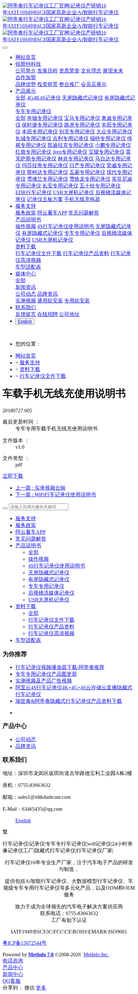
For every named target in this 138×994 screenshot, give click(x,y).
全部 (20, 97)
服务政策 (25, 525)
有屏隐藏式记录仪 (48, 579)
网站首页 (25, 355)
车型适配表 (28, 640)
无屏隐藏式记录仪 (48, 572)
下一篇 (55, 494)
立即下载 (13, 476)
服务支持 (30, 362)
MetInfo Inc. (96, 954)
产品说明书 (28, 545)
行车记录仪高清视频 (51, 633)
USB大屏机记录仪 (48, 599)
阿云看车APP (30, 532)
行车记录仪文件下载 (43, 376)
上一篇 (40, 488)
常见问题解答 (30, 538)
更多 (41, 987)
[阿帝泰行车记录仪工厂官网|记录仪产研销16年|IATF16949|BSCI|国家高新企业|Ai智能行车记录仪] (69, 23)
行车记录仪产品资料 (51, 626)
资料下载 (30, 369)
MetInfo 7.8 (41, 954)
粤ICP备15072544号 (25, 943)
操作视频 (38, 559)
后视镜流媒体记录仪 (51, 593)
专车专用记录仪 (46, 586)
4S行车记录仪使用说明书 (56, 566)
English (23, 820)
